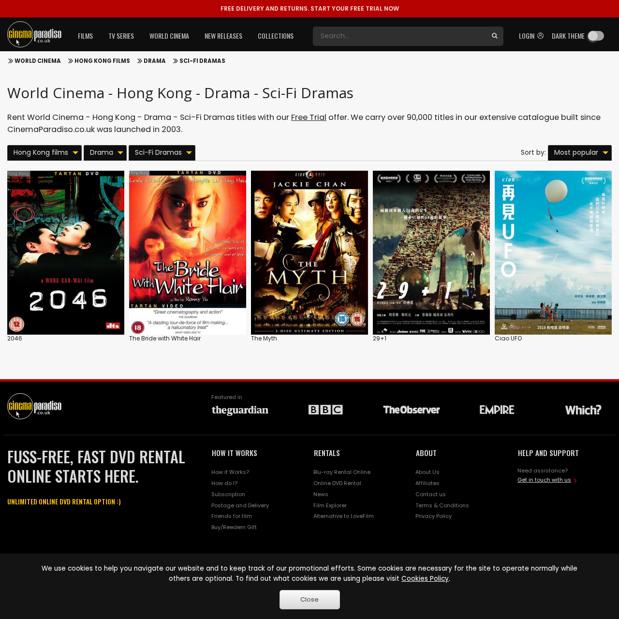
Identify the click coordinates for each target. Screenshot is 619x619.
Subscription (228, 494)
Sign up (66, 307)
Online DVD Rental (337, 483)
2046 (14, 338)
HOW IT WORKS (234, 452)
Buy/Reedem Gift (234, 527)
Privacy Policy (433, 516)
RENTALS (327, 452)
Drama (155, 61)
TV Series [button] (121, 35)
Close (309, 599)
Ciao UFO (508, 338)
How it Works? (230, 472)
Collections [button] (276, 35)
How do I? (224, 483)
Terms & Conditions (442, 505)
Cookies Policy (425, 578)
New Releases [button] (223, 35)
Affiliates (427, 483)
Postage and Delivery (240, 505)
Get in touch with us (544, 480)
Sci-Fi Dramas (202, 61)
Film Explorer (330, 505)
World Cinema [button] (169, 35)
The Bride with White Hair (165, 338)
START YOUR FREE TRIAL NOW (310, 8)
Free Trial (308, 117)
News (320, 494)
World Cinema (38, 61)
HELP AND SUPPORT (548, 452)
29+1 (379, 338)
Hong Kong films (102, 61)
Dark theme (568, 35)
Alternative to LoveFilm (343, 516)
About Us (427, 472)
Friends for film (231, 516)
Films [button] (85, 35)
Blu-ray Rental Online (341, 472)
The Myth (264, 338)
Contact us (430, 494)
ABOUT (426, 452)
